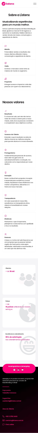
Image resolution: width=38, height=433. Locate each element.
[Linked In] (18, 369)
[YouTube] (22, 369)
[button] (34, 3)
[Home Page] (8, 3)
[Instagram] (14, 369)
